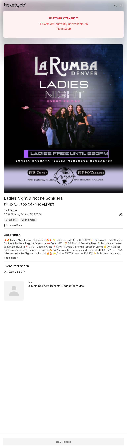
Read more (10, 257)
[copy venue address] (121, 215)
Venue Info (11, 220)
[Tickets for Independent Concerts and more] (15, 5)
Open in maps (28, 220)
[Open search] (115, 5)
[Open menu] (121, 5)
